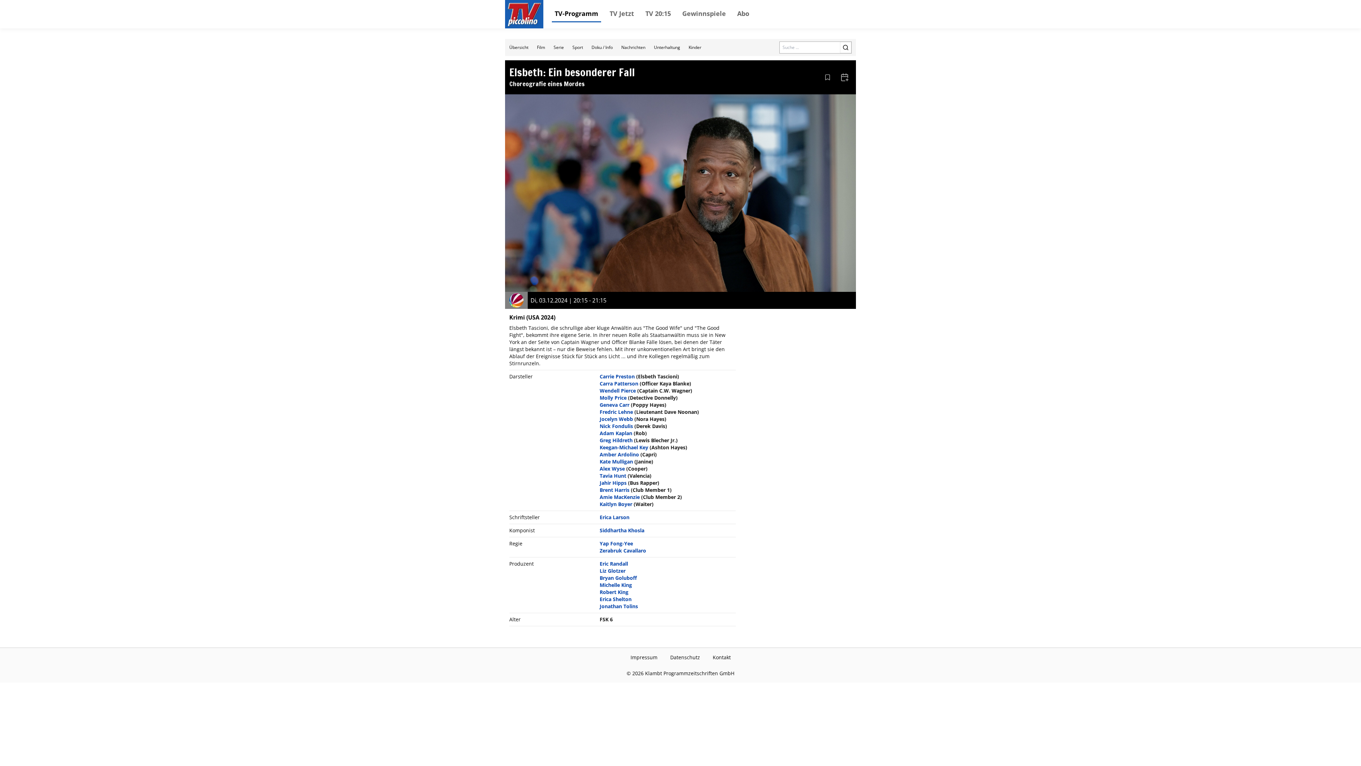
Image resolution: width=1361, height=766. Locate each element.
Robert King (614, 592)
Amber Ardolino (619, 454)
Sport (577, 47)
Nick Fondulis (616, 426)
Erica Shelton (616, 599)
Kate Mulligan (616, 461)
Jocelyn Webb (616, 419)
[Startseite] (524, 14)
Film (541, 47)
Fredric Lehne (616, 412)
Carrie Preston (617, 376)
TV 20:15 (658, 13)
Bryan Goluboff (618, 577)
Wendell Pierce (618, 390)
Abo (743, 13)
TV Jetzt (622, 13)
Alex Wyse (612, 468)
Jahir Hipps (613, 482)
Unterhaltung (667, 47)
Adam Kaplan (616, 433)
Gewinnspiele (704, 13)
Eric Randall (614, 563)
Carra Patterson (619, 383)
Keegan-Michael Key (624, 447)
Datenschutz (685, 657)
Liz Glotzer (613, 570)
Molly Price (613, 397)
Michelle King (616, 585)
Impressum (644, 657)
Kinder (695, 47)
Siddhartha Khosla (622, 530)
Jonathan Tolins (619, 606)
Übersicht (518, 47)
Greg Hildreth (616, 440)
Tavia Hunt (613, 475)
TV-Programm (576, 13)
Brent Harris (614, 490)
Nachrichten (633, 47)
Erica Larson (614, 517)
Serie (559, 47)
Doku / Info (602, 47)
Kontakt (722, 657)
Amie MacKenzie (620, 497)
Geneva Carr (614, 404)
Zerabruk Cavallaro (623, 550)
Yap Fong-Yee (616, 543)
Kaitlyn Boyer (616, 504)
